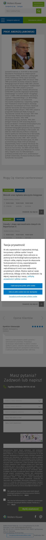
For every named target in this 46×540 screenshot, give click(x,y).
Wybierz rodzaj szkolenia (13, 401)
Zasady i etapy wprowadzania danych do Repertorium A (22, 225)
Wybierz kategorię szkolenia (14, 412)
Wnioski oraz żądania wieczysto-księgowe (22, 195)
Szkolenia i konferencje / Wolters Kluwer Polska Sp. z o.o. (12, 3)
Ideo (42, 535)
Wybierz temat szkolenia (13, 406)
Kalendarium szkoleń (35, 20)
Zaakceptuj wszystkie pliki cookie (23, 286)
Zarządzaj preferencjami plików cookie (20, 535)
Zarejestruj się (10, 6)
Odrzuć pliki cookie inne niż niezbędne (23, 292)
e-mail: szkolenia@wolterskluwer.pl (20, 527)
